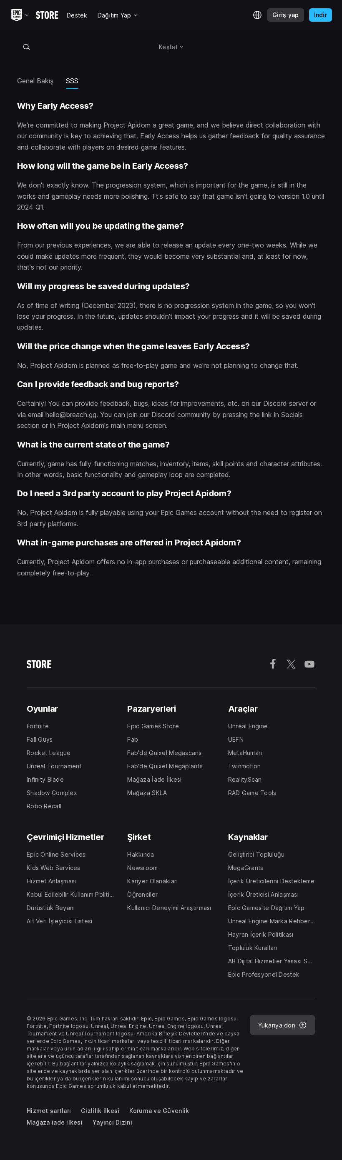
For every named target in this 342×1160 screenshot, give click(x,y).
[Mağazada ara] (26, 46)
